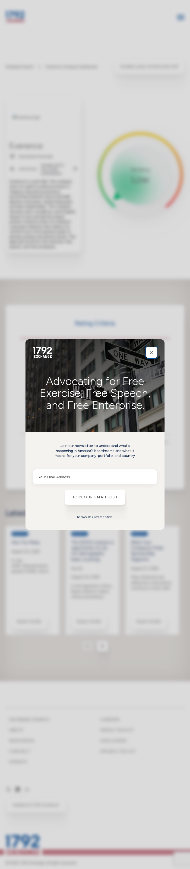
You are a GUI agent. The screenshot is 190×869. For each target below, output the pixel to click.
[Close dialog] (151, 352)
